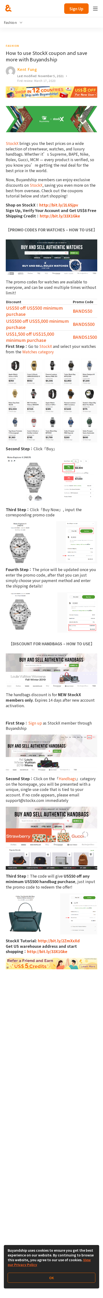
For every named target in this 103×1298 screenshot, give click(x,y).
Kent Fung (27, 69)
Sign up (35, 723)
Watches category (38, 352)
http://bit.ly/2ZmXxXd (59, 940)
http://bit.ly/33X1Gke (60, 216)
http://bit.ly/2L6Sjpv (58, 205)
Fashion (12, 46)
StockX (12, 143)
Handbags (67, 778)
